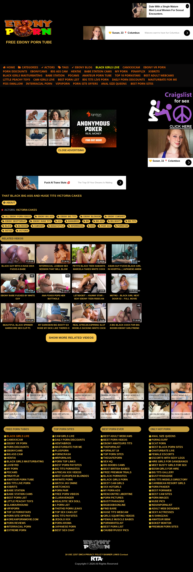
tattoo (9, 231)
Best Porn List (68, 79)
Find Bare (110, 508)
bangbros (73, 221)
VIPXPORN (63, 83)
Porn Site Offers (85, 83)
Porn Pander (161, 487)
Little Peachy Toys (16, 79)
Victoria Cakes (26, 210)
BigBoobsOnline (114, 505)
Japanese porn (65, 526)
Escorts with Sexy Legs (168, 458)
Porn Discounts (15, 71)
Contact (124, 554)
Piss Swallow (13, 83)
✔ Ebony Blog (82, 67)
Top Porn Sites (113, 454)
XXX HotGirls (112, 487)
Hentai (76, 71)
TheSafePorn (112, 458)
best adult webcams (159, 75)
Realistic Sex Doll (68, 501)
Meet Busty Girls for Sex (169, 465)
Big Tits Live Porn (95, 79)
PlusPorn (62, 450)
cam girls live (44, 79)
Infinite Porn (64, 479)
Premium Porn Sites (165, 526)
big (87, 221)
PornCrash (63, 454)
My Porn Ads (111, 490)
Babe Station (55, 75)
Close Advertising (71, 150)
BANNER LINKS (111, 554)
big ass (100, 221)
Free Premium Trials (117, 472)
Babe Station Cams (98, 71)
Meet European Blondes (72, 476)
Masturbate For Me (162, 79)
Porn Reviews (16, 523)
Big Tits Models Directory (170, 479)
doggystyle (57, 226)
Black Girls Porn (115, 479)
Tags (65, 67)
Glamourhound (17, 505)
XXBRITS (154, 71)
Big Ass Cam (59, 71)
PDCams (73, 75)
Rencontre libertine (118, 494)
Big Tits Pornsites (67, 468)
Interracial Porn (39, 83)
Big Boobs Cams (114, 465)
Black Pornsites (115, 476)
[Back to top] (184, 564)
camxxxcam (131, 67)
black (8, 226)
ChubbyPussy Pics (116, 530)
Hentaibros (63, 443)
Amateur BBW (161, 519)
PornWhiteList (113, 523)
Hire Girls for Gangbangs (170, 461)
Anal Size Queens (114, 83)
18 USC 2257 (71, 554)
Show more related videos (71, 337)
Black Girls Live (18, 436)
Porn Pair (61, 490)
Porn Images (160, 497)
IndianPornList (162, 505)
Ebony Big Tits (68, 216)
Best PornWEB (162, 490)
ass (60, 221)
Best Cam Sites (162, 494)
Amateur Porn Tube (97, 75)
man (92, 226)
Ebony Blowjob (92, 216)
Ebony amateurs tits (117, 443)
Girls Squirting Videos (118, 516)
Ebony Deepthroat (15, 221)
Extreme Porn (16, 530)
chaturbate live (163, 450)
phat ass (106, 226)
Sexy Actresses (163, 512)
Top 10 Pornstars (128, 75)
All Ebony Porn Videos (18, 216)
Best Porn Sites (141, 83)
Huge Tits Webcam (115, 512)
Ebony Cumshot (116, 216)
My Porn (121, 71)
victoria (23, 231)
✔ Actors (48, 67)
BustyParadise (113, 501)
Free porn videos (67, 494)
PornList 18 (111, 450)
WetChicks (62, 487)
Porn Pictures (113, 497)
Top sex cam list (66, 512)
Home (11, 67)
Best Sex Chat (64, 530)
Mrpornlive (63, 458)
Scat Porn (159, 443)
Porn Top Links (65, 461)
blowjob (23, 226)
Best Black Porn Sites (167, 447)
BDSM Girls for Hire (165, 468)
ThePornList (112, 447)
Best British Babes (116, 468)
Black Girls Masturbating (22, 75)
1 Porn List (62, 505)
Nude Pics (158, 501)
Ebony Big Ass (46, 216)
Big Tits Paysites (66, 516)
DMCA (82, 554)
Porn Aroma (63, 523)
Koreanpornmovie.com (22, 519)
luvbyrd (13, 465)
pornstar (122, 226)
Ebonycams (38, 71)
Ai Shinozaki (160, 516)
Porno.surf (160, 440)
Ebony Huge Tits (42, 221)
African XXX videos (68, 472)
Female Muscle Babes (118, 519)
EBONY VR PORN (154, 67)
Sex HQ (107, 461)
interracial (77, 226)
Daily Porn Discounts (128, 79)
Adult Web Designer (166, 508)
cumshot (39, 226)
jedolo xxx (62, 519)
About (10, 202)
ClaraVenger (64, 497)
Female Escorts (163, 454)
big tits (132, 221)
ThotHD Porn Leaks (68, 508)
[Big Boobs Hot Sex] (27, 28)
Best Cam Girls (113, 483)
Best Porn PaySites (68, 465)
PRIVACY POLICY (94, 554)
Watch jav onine (66, 483)
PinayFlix (138, 71)
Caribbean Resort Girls (168, 483)
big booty (115, 221)
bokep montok (162, 523)
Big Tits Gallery (163, 472)
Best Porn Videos (115, 440)
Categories (30, 67)
